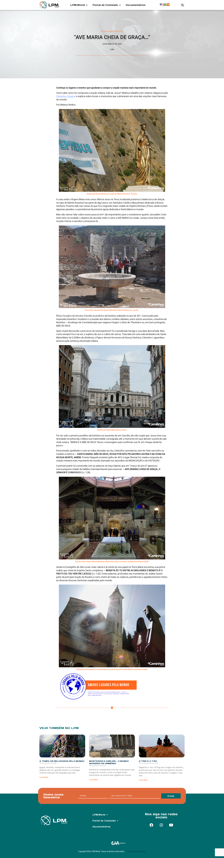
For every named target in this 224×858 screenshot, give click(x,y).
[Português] (165, 4)
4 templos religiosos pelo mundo (61, 761)
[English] (161, 4)
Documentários (136, 5)
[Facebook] (151, 825)
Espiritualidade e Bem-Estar (112, 31)
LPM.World (77, 5)
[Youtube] (171, 825)
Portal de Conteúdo (105, 5)
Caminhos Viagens (66, 96)
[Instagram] (161, 825)
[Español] (168, 4)
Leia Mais (43, 777)
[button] (182, 5)
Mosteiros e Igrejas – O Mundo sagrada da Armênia (109, 762)
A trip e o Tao (148, 761)
